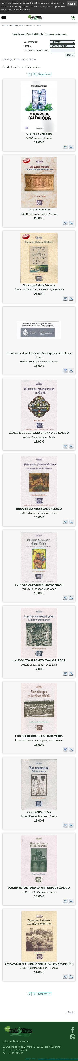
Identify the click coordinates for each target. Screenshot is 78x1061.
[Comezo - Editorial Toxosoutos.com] (35, 17)
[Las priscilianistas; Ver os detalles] (39, 206)
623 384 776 (18, 1050)
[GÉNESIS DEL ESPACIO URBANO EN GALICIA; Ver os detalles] (39, 430)
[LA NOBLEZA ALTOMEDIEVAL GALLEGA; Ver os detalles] (39, 657)
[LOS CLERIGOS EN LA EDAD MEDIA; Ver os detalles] (39, 733)
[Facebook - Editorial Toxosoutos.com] (72, 1032)
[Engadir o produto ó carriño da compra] (65, 148)
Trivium (38, 25)
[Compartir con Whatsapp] (72, 1039)
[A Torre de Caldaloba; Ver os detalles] (39, 131)
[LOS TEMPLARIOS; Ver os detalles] (39, 809)
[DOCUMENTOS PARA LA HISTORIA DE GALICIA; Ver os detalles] (39, 885)
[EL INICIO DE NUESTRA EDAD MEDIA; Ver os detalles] (39, 581)
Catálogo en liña (18, 25)
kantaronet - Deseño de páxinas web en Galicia (58, 1059)
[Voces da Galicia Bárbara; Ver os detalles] (39, 282)
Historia (30, 25)
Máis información (22, 10)
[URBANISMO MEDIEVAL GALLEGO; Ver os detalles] (39, 506)
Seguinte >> (44, 74)
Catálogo (8, 59)
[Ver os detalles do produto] (71, 148)
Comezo (5, 25)
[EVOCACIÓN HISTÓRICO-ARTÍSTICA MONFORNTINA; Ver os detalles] (39, 960)
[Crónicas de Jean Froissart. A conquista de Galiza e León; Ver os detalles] (39, 338)
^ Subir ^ (70, 1012)
